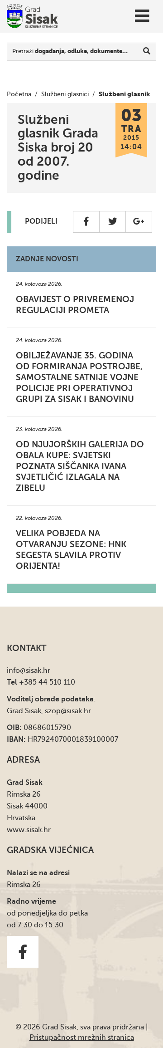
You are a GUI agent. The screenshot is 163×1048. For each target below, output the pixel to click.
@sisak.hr (35, 670)
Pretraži (70, 51)
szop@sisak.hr (68, 711)
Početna (19, 94)
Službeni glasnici (65, 94)
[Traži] (147, 52)
